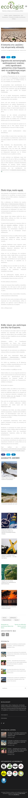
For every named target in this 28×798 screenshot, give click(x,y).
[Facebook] (1, 723)
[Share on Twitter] (8, 57)
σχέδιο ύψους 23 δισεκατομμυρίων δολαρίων (12, 203)
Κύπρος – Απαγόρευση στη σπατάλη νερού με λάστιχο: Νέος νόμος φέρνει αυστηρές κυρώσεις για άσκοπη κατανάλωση (17, 750)
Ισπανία (22, 77)
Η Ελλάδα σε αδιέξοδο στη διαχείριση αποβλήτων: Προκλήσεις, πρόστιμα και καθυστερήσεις (17, 742)
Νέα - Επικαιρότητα (21, 50)
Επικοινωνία (4, 718)
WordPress (16, 794)
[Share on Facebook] (3, 57)
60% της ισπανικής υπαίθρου (9, 225)
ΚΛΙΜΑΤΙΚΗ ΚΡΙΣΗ (13, 50)
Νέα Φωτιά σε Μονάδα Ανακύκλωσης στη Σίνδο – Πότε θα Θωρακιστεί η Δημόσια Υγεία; (17, 734)
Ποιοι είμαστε (4, 714)
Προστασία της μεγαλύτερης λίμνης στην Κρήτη (7, 626)
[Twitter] (3, 723)
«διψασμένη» (15, 77)
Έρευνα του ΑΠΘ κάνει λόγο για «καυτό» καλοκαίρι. (20, 626)
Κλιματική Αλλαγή (7, 619)
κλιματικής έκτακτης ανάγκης (18, 169)
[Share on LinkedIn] (13, 57)
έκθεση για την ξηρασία (13, 396)
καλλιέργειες (13, 617)
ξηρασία (16, 619)
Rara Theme (22, 793)
